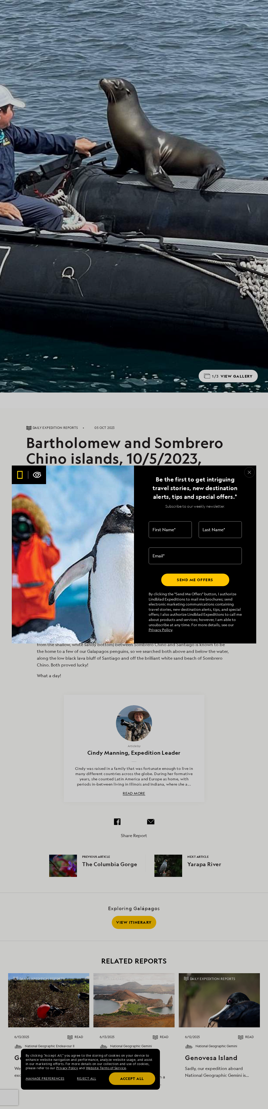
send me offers (195, 579)
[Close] (249, 472)
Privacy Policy (160, 629)
